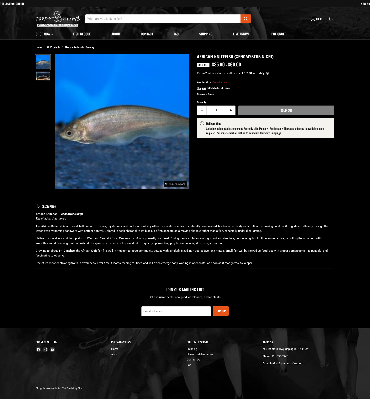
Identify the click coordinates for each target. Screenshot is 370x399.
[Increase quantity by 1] (231, 110)
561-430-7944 (279, 356)
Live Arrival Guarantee (200, 354)
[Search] (245, 18)
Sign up (221, 311)
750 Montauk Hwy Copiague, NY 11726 (285, 348)
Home (39, 47)
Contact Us (193, 359)
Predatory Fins (74, 388)
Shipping (205, 33)
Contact (147, 33)
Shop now (43, 33)
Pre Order (279, 33)
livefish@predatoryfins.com (286, 363)
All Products (53, 47)
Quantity (201, 102)
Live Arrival (242, 33)
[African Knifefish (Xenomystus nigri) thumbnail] (42, 62)
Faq (176, 33)
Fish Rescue (82, 33)
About (115, 33)
